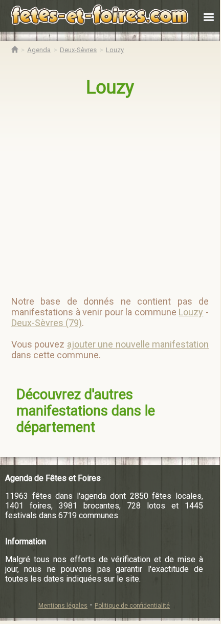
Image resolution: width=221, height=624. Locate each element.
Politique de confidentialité (132, 605)
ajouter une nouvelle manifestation (138, 344)
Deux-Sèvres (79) (46, 322)
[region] (111, 192)
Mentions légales (62, 605)
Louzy (110, 87)
